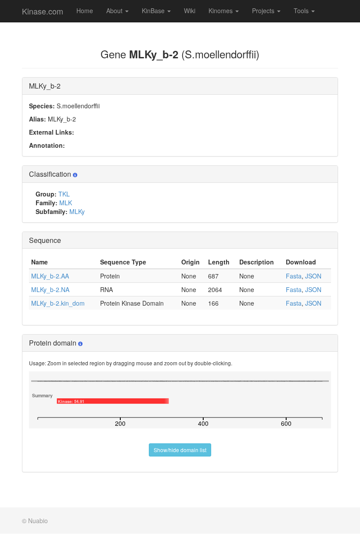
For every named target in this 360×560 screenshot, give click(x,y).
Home (84, 10)
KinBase (154, 10)
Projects (264, 10)
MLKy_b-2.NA (50, 289)
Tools (302, 10)
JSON (313, 275)
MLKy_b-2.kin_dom (58, 303)
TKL (64, 193)
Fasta (294, 275)
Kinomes (221, 10)
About (115, 10)
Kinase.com (42, 11)
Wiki (189, 10)
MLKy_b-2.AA (50, 275)
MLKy (77, 211)
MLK (65, 202)
